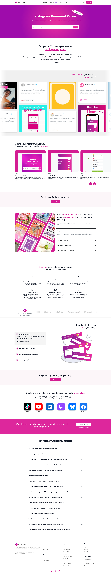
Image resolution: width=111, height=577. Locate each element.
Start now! (55, 379)
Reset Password (87, 551)
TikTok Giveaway (67, 563)
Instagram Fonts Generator (69, 565)
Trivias (85, 565)
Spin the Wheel (66, 549)
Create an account (83, 424)
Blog (44, 551)
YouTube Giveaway (67, 556)
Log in (83, 2)
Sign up (89, 2)
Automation (53, 2)
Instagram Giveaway (67, 547)
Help (66, 2)
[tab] (30, 338)
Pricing (61, 2)
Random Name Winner (68, 558)
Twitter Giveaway (67, 561)
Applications (43, 2)
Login (85, 547)
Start (55, 201)
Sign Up (86, 549)
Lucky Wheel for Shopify (89, 563)
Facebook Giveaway (67, 551)
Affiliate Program (46, 547)
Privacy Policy (46, 560)
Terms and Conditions (47, 558)
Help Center (45, 549)
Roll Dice (65, 554)
